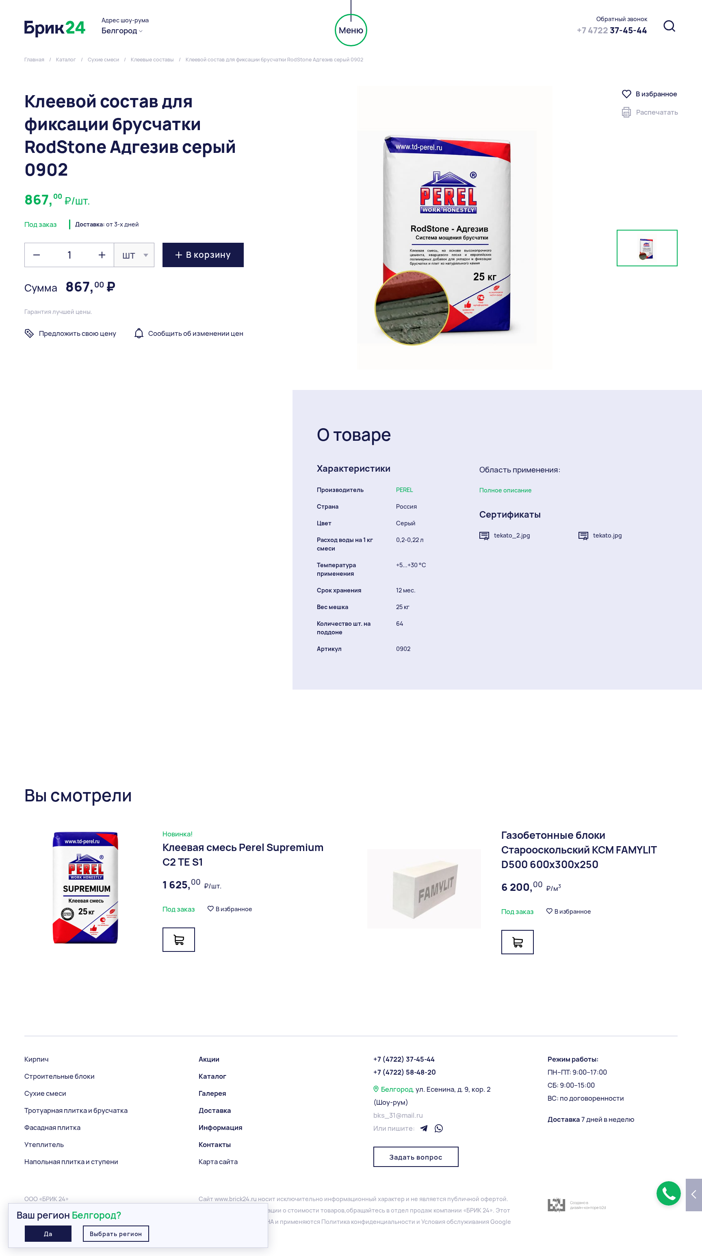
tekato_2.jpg (512, 535)
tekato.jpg (607, 535)
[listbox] (134, 255)
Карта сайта (218, 1161)
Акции (209, 1059)
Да (48, 1234)
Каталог (212, 1076)
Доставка (215, 1110)
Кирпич (36, 1059)
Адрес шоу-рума (125, 20)
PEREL (404, 490)
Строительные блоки (59, 1076)
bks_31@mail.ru (398, 1115)
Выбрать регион (116, 1234)
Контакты (215, 1144)
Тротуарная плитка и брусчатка (76, 1110)
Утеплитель (44, 1144)
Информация (221, 1127)
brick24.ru (243, 1199)
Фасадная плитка (52, 1127)
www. (221, 1199)
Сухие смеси (45, 1093)
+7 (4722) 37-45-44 (404, 1059)
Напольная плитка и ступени (71, 1161)
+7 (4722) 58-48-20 (404, 1072)
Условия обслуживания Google (466, 1222)
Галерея (212, 1093)
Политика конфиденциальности (368, 1222)
